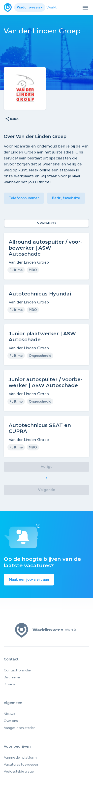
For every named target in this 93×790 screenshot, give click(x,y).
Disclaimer (12, 677)
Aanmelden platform (20, 757)
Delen (12, 119)
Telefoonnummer (24, 198)
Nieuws (9, 714)
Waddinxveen (28, 7)
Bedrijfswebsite (66, 198)
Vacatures (46, 223)
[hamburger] (85, 8)
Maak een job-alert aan (29, 579)
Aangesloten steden (19, 728)
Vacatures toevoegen (21, 764)
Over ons (11, 721)
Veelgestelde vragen (19, 771)
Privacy (9, 684)
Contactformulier (18, 670)
